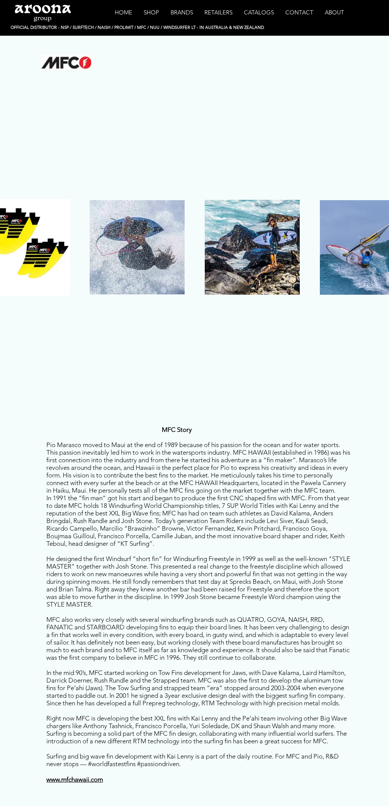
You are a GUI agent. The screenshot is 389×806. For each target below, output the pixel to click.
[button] (151, 12)
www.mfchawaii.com (74, 779)
